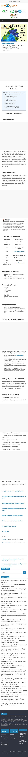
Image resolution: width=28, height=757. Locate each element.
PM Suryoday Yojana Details (10, 100)
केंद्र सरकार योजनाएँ (5, 43)
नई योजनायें (11, 43)
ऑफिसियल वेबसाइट (19, 355)
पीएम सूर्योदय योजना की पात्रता (10, 104)
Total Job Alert (5, 531)
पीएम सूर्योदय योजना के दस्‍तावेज (10, 103)
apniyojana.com (6, 542)
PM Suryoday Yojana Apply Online (12, 106)
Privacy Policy (13, 738)
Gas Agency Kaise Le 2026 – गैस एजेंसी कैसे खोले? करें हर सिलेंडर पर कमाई (12, 560)
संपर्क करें (11, 736)
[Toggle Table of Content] (23, 93)
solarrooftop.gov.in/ (19, 263)
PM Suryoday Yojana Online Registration (12, 94)
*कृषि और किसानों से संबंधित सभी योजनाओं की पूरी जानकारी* (13, 503)
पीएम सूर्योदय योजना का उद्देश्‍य (9, 99)
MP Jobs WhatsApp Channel (9, 526)
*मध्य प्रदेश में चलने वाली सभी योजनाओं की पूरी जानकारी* (13, 491)
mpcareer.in (5, 539)
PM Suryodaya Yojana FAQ (11, 109)
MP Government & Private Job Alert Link (12, 521)
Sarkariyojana (14, 48)
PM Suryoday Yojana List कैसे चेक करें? (12, 107)
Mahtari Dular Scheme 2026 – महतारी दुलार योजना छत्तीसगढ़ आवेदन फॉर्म (13, 565)
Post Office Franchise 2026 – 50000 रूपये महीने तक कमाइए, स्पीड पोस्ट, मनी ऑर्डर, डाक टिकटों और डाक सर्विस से (14, 615)
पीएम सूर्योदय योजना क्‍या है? (9, 97)
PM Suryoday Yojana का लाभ (10, 102)
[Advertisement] (14, 67)
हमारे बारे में (12, 734)
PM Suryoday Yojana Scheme (11, 96)
